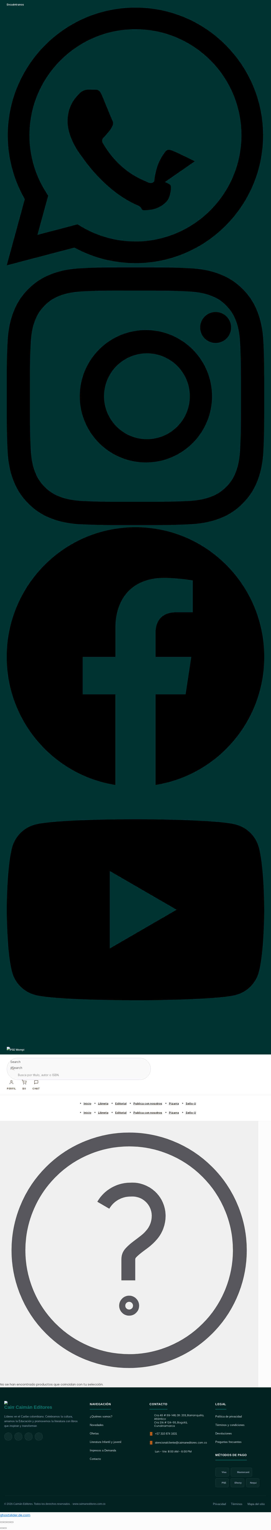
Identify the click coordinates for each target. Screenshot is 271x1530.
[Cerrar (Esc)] (12, 1522)
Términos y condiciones (230, 1425)
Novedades (97, 1425)
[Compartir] (8, 1522)
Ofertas (94, 1433)
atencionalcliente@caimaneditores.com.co (181, 1442)
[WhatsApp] (135, 264)
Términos (236, 1504)
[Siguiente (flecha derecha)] (5, 1528)
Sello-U (191, 1103)
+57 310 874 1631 (166, 1433)
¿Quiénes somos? (101, 1416)
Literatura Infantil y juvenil (105, 1442)
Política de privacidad (228, 1416)
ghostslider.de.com (15, 1515)
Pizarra (174, 1103)
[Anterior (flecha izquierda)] (1, 1528)
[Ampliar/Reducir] (1, 1522)
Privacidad (219, 1504)
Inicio (87, 1103)
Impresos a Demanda (103, 1450)
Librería (103, 1103)
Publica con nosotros (147, 1103)
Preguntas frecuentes (228, 1442)
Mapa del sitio (256, 1504)
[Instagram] (135, 524)
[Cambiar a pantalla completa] (5, 1522)
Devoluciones (223, 1433)
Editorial (121, 1103)
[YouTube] (135, 1043)
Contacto (95, 1458)
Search (15, 1062)
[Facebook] (135, 784)
